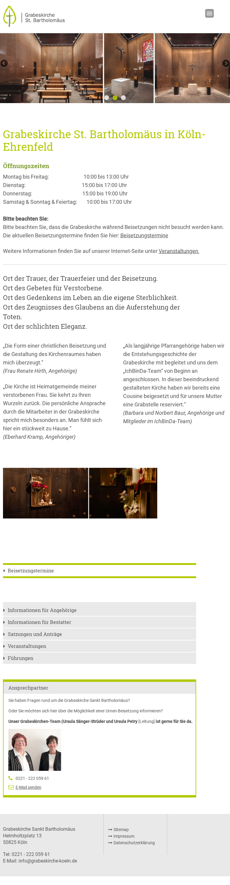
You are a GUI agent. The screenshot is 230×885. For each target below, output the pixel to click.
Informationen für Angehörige (42, 610)
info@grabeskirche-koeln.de (48, 861)
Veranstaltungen (27, 646)
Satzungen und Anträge (35, 634)
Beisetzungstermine (144, 235)
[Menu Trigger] (209, 13)
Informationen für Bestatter (39, 622)
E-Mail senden (28, 787)
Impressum (124, 836)
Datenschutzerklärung (134, 842)
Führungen (20, 658)
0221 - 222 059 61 (32, 778)
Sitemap (121, 829)
